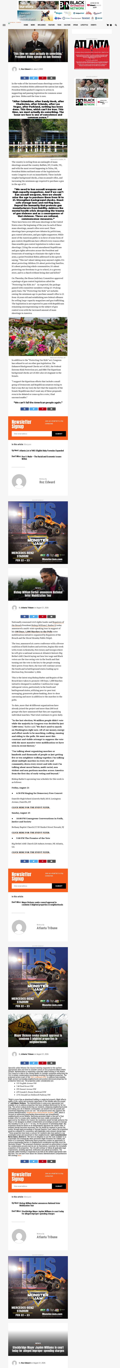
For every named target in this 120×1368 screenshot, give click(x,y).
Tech (59, 25)
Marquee (27, 444)
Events (93, 25)
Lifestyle (84, 25)
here (19, 1155)
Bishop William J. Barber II (43, 625)
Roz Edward (25, 69)
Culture (67, 25)
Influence (42, 25)
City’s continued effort (38, 1077)
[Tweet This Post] (34, 78)
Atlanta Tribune (27, 608)
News (33, 25)
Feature (51, 25)
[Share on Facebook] (25, 78)
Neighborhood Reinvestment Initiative (40, 1112)
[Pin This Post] (43, 78)
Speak (75, 25)
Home (26, 25)
